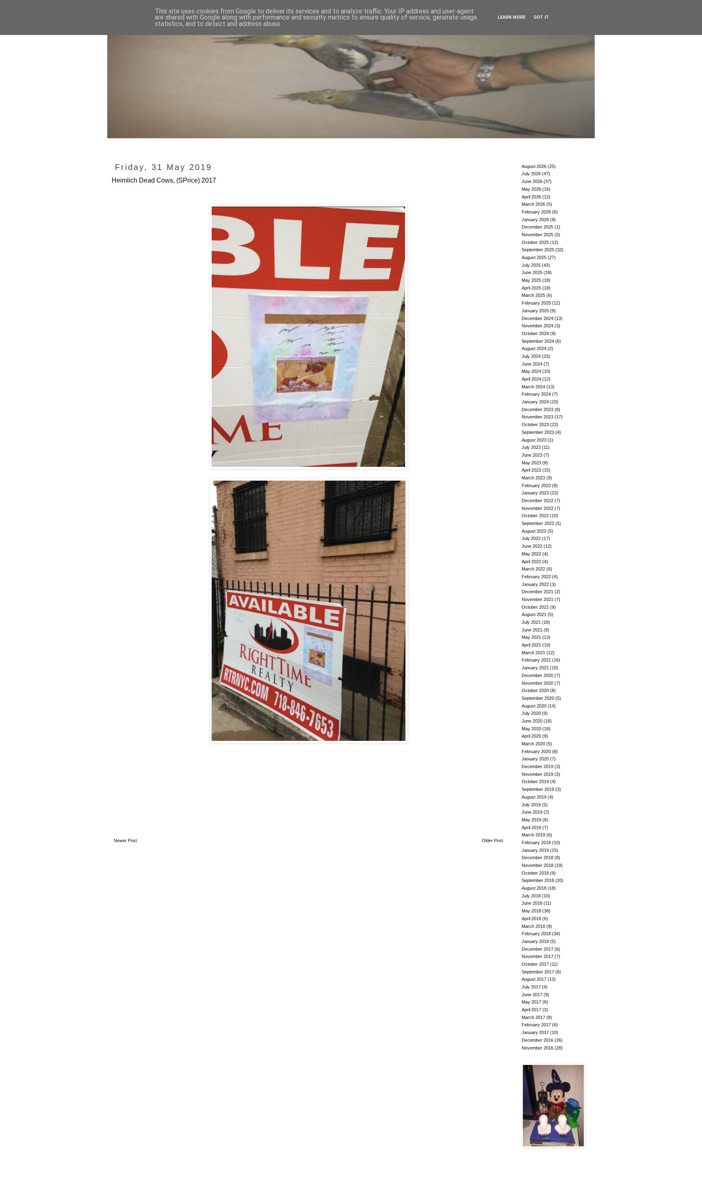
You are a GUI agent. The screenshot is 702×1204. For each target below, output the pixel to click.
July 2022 (531, 538)
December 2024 (537, 318)
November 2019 (537, 774)
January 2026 (535, 219)
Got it (541, 17)
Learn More (511, 17)
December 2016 (537, 1040)
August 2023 (534, 440)
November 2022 (537, 508)
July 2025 (531, 265)
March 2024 (533, 386)
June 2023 (532, 455)
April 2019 (531, 827)
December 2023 (537, 409)
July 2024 (531, 356)
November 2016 (537, 1047)
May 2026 (531, 189)
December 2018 (537, 857)
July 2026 (531, 173)
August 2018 (534, 888)
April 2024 (531, 379)
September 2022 (538, 523)
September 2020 (538, 698)
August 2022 (534, 531)
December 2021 (537, 591)
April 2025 (531, 287)
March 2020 (533, 743)
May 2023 (531, 462)
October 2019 (535, 781)
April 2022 (531, 561)
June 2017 (532, 994)
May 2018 (531, 910)
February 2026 (536, 211)
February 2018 (536, 933)
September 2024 (538, 341)
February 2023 (536, 485)
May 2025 (531, 280)
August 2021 (534, 614)
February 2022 (536, 576)
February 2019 (536, 842)
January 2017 (535, 1032)
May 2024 (531, 371)
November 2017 (537, 956)
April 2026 (531, 196)
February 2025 (536, 302)
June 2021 (532, 629)
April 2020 (531, 736)
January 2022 (535, 584)
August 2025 (534, 257)
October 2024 (535, 333)
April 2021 (531, 644)
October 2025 (535, 242)
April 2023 (531, 470)
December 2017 (537, 949)
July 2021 (531, 622)
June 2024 (532, 363)
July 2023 (531, 447)
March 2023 (533, 477)
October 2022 (535, 515)
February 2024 (536, 394)
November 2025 (537, 234)
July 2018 (531, 895)
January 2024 (535, 401)
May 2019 (531, 819)
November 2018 (537, 865)
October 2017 (535, 964)
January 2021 (535, 667)
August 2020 (534, 705)
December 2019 (537, 766)
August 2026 (534, 166)
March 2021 (533, 652)
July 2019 (531, 804)
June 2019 (532, 812)
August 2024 (534, 348)
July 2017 (531, 986)
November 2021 (537, 599)
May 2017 (531, 1001)
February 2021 (536, 660)
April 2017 (531, 1009)
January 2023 (535, 492)
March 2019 (533, 834)
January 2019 (535, 850)
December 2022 (537, 500)
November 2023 (537, 416)
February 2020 (536, 751)
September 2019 (538, 789)
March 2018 (533, 926)
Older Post (492, 840)
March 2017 (533, 1017)
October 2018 (535, 873)
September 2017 (538, 971)
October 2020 (535, 690)
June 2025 (532, 272)
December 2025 (537, 226)
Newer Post (125, 840)
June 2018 (532, 903)
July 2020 (531, 713)
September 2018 (538, 880)
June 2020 (532, 720)
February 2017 (536, 1024)
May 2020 (531, 728)
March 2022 (533, 568)
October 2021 (535, 607)
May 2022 (531, 553)
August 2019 (534, 797)
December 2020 (537, 675)
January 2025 (535, 310)
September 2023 (538, 432)
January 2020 (535, 758)
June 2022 (532, 546)
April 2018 (531, 918)
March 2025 (533, 295)
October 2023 (535, 424)
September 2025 (538, 249)
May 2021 (531, 637)
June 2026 (532, 181)
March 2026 (533, 204)
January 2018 (535, 941)
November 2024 (537, 325)
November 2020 (537, 683)
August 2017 (534, 979)
